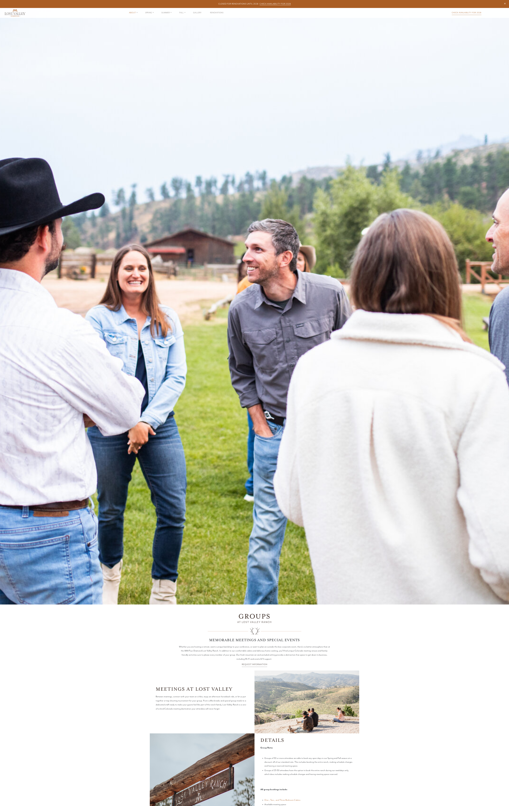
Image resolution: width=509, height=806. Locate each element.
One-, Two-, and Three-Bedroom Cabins (282, 800)
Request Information (254, 664)
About (132, 13)
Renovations (216, 13)
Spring (148, 13)
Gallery (197, 13)
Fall (181, 13)
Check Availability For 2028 (466, 13)
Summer (165, 13)
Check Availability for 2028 (275, 4)
